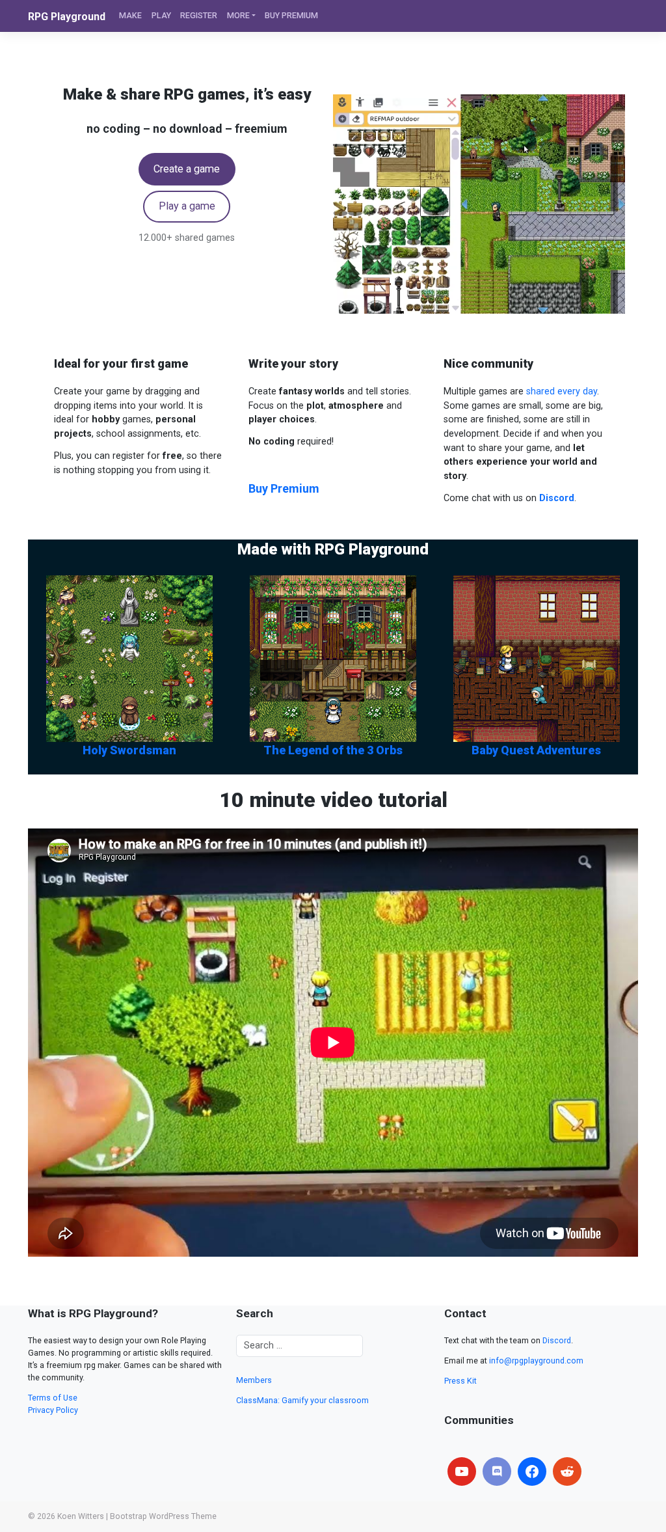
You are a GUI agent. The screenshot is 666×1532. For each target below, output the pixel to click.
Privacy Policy (53, 1410)
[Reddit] (567, 1471)
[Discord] (496, 1471)
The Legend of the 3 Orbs (333, 750)
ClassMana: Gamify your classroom (302, 1400)
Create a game (186, 169)
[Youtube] (461, 1471)
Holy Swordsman (129, 750)
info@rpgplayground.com (536, 1360)
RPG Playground (66, 16)
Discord (556, 1340)
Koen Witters (80, 1516)
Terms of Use (52, 1397)
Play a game (187, 206)
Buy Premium (283, 488)
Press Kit (460, 1381)
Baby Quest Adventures (536, 750)
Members (254, 1380)
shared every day (561, 391)
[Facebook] (532, 1471)
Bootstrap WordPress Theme (163, 1516)
